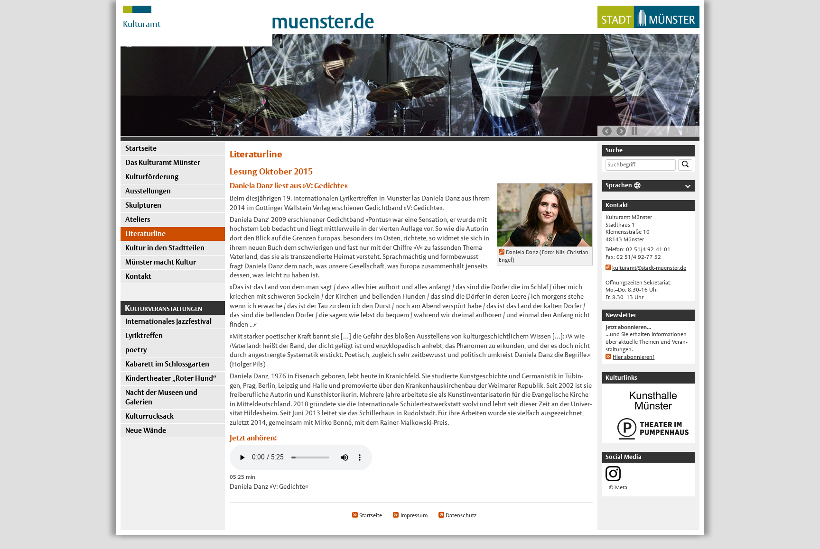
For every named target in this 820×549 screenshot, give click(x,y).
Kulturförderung (151, 177)
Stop (634, 131)
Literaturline (145, 233)
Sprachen (619, 185)
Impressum (414, 515)
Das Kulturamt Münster (162, 162)
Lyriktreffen (144, 335)
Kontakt (138, 276)
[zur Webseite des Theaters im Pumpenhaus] (653, 439)
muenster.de (322, 21)
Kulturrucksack (149, 416)
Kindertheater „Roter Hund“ (170, 378)
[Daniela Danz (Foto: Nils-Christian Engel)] (544, 242)
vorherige (607, 131)
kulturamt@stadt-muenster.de (649, 268)
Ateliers (137, 219)
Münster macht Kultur (160, 262)
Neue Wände (145, 430)
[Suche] (685, 165)
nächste (621, 131)
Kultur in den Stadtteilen (165, 248)
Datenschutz (461, 515)
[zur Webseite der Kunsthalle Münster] (653, 410)
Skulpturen (143, 205)
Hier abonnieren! (633, 357)
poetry (136, 350)
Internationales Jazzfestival (168, 321)
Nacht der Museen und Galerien (161, 397)
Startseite (141, 148)
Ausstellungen (148, 191)
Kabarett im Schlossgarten (167, 364)
